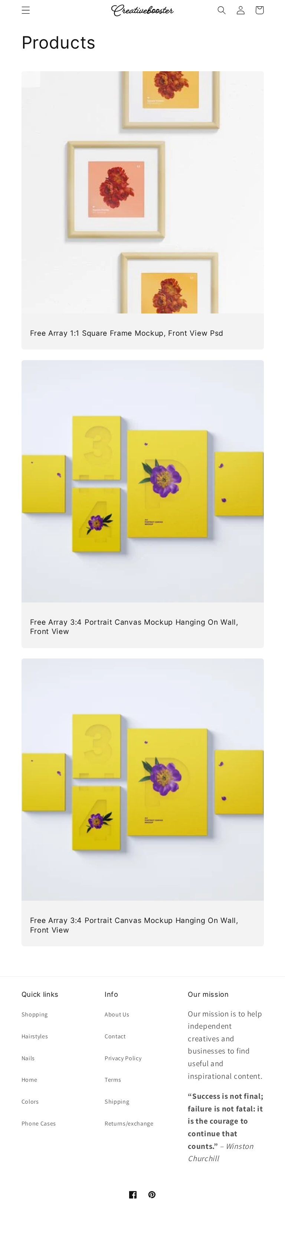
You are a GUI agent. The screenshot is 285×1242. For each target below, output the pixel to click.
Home (29, 1080)
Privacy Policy (123, 1058)
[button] (25, 10)
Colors (30, 1101)
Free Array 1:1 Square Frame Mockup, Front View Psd (127, 333)
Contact (115, 1036)
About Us (117, 1014)
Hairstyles (35, 1036)
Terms (113, 1080)
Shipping (117, 1101)
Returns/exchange (129, 1123)
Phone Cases (39, 1123)
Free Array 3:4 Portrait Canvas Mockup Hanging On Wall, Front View (134, 627)
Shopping (35, 1014)
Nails (28, 1058)
